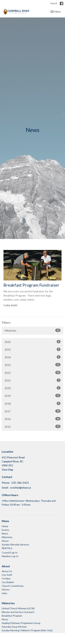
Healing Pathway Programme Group (21, 622)
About (5, 540)
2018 (32, 403)
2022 (32, 372)
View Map (7, 469)
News (5, 533)
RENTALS (7, 548)
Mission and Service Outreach (18, 611)
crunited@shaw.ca (20, 487)
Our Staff (7, 574)
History (6, 589)
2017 (32, 411)
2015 (32, 426)
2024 (32, 357)
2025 (32, 349)
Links (4, 593)
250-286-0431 (20, 482)
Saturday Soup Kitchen (14, 626)
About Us (7, 571)
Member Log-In (10, 556)
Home (5, 526)
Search (53, 3)
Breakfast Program (12, 615)
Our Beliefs (8, 582)
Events (5, 529)
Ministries (32, 330)
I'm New (6, 578)
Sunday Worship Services (15, 544)
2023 (32, 364)
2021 (32, 380)
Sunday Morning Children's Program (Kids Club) (27, 630)
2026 (32, 341)
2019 (32, 395)
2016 (32, 419)
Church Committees (13, 585)
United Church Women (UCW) (18, 608)
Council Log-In (10, 552)
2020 (32, 388)
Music (5, 619)
